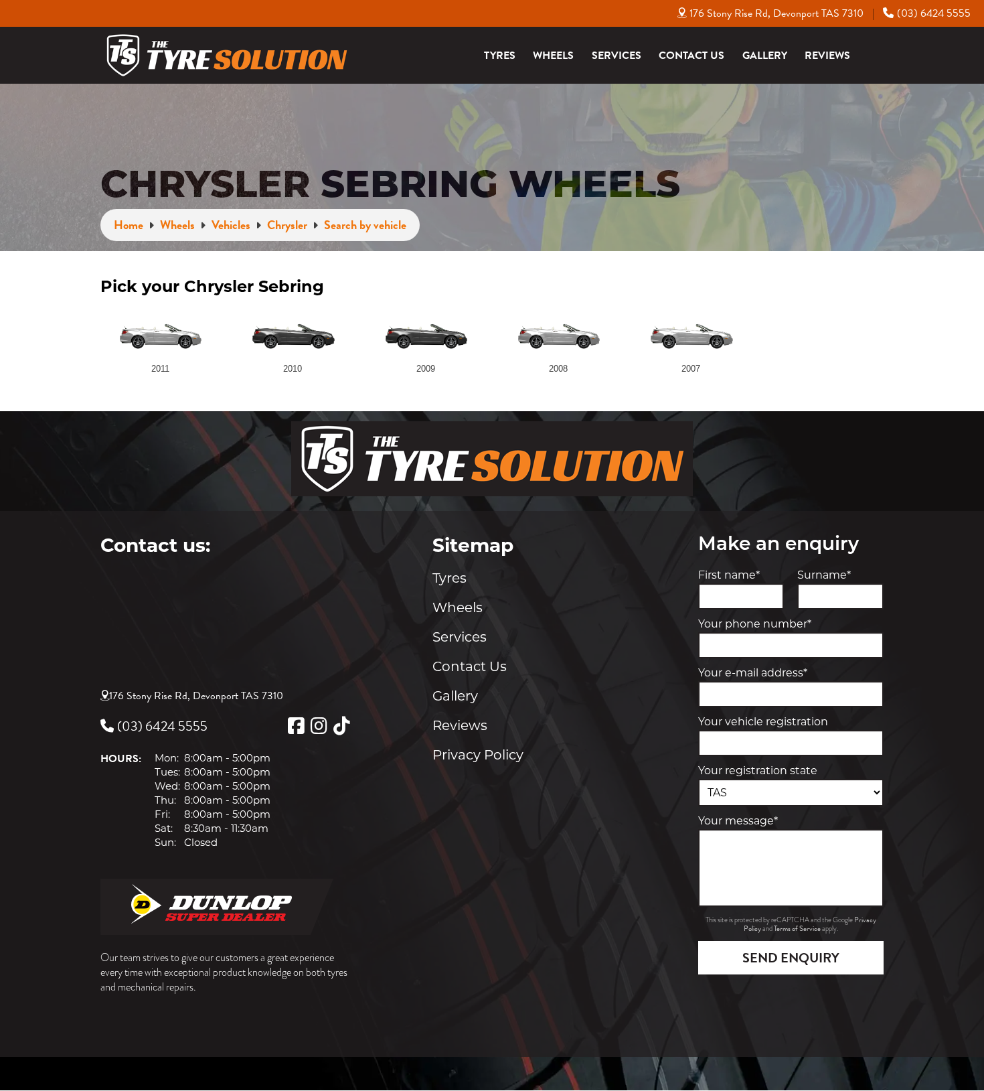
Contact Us (691, 56)
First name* (729, 575)
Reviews (827, 56)
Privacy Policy (477, 755)
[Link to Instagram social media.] (319, 726)
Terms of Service (798, 928)
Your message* (738, 820)
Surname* (824, 575)
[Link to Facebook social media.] (296, 726)
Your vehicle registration (763, 721)
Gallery (764, 56)
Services (616, 56)
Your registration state (757, 770)
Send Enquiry (790, 958)
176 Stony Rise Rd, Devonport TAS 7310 (776, 13)
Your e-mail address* (752, 672)
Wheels (553, 56)
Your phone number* (754, 623)
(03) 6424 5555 (934, 13)
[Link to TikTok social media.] (341, 726)
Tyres (499, 56)
